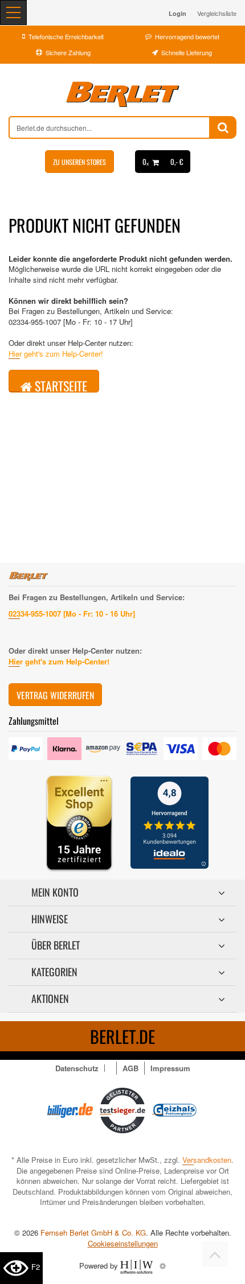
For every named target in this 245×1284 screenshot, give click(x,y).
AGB (130, 1068)
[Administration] (163, 1265)
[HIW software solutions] (137, 1265)
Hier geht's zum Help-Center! (56, 353)
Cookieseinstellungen (123, 1243)
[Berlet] (122, 94)
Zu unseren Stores (79, 162)
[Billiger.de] (70, 1109)
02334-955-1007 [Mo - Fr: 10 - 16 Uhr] (72, 613)
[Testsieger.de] (122, 1109)
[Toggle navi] (13, 12)
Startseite (59, 385)
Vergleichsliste (216, 13)
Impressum (170, 1068)
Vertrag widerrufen (55, 695)
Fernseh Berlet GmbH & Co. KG (93, 1232)
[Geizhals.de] (175, 1109)
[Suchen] (223, 127)
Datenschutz (77, 1068)
